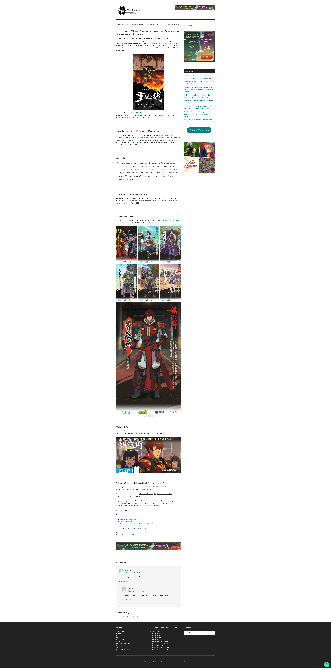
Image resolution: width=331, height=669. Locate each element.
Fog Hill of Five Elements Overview (159, 643)
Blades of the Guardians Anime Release (160, 647)
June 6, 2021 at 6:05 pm (136, 591)
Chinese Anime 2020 (155, 637)
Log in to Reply (123, 581)
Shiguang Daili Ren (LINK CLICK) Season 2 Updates (163, 645)
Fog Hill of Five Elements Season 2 (159, 649)
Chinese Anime (127, 533)
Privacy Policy (120, 635)
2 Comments (136, 535)
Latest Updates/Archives (123, 643)
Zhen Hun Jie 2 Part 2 (126, 521)
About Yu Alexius (121, 631)
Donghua (134, 533)
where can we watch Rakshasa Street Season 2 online (150, 487)
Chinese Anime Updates (156, 633)
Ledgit (127, 570)
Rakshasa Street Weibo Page (129, 519)
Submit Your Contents (122, 641)
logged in (128, 616)
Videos (118, 647)
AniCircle (118, 645)
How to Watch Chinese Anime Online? (126, 649)
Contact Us (119, 633)
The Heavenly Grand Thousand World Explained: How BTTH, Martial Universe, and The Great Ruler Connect (198, 89)
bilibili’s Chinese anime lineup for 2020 (147, 137)
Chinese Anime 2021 (155, 635)
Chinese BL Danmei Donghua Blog (159, 641)
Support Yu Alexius (199, 130)
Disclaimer (119, 637)
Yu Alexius (144, 528)
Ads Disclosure (120, 639)
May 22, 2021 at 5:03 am (133, 572)
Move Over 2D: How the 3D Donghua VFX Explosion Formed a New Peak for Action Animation (196, 114)
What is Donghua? (155, 631)
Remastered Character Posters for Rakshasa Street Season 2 (138, 524)
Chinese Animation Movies (157, 639)
